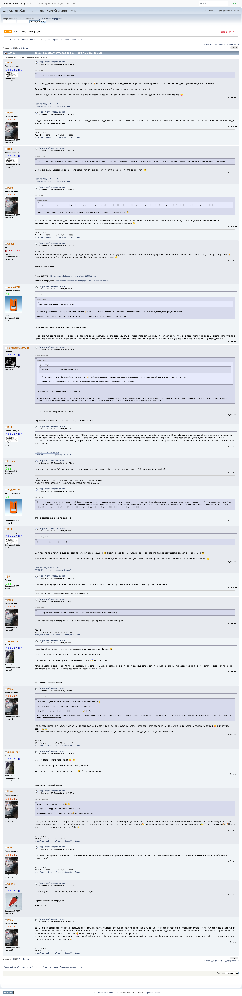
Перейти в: (221, 973)
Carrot (11, 883)
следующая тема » (230, 44)
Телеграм (70, 3)
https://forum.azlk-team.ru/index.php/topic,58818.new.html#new (81, 281)
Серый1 (11, 243)
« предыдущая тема (213, 44)
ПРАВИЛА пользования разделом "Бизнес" (53, 106)
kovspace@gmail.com (152, 993)
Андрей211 (13, 287)
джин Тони (13, 641)
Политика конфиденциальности (105, 993)
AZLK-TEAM (11, 3)
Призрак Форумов (18, 347)
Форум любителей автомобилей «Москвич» (39, 10)
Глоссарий (44, 3)
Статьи (33, 3)
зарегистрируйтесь (55, 19)
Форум (24, 3)
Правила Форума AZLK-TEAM (47, 104)
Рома (10, 112)
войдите (40, 19)
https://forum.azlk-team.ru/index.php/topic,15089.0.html (57, 137)
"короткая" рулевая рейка (52, 61)
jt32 (9, 576)
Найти (233, 3)
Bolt (9, 62)
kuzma (11, 461)
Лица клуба (57, 3)
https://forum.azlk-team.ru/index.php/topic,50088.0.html (73, 276)
